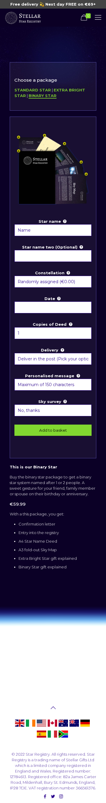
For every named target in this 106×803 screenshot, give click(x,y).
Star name (50, 221)
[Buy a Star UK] (19, 726)
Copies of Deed (50, 324)
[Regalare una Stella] (52, 737)
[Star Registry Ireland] (30, 726)
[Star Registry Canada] (52, 726)
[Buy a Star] (22, 17)
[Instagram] (61, 796)
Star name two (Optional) (50, 247)
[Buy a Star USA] (41, 726)
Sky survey (50, 401)
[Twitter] (53, 796)
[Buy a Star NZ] (74, 726)
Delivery (50, 350)
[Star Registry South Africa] (63, 737)
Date (50, 298)
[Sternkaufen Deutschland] (85, 726)
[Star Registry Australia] (63, 726)
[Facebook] (45, 796)
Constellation (50, 272)
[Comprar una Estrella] (41, 737)
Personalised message (50, 375)
